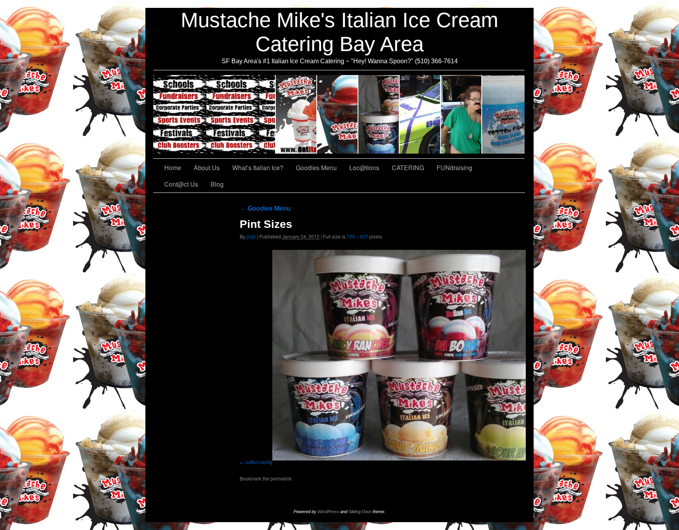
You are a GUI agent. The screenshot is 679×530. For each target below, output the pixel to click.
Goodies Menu (379, 114)
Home (172, 167)
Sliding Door (360, 511)
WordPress (328, 511)
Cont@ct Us (503, 114)
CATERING (214, 114)
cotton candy (259, 461)
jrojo (251, 236)
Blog (217, 184)
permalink (281, 478)
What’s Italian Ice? (337, 114)
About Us (296, 114)
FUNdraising (461, 114)
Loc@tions (420, 114)
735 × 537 (357, 236)
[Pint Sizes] (416, 355)
